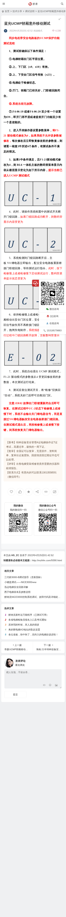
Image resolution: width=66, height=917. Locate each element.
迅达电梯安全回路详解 (16, 587)
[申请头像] (58, 662)
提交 (15, 694)
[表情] (50, 685)
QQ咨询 (54, 316)
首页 (7, 11)
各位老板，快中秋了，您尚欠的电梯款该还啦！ (33, 634)
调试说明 (30, 11)
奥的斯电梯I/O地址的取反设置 (24, 629)
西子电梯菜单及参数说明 (17, 592)
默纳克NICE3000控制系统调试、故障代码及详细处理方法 (34, 597)
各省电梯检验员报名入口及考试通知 (27, 619)
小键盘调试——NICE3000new (20, 582)
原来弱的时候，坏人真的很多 (23, 624)
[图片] (56, 685)
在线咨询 (54, 323)
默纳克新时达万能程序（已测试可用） (28, 614)
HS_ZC (15, 555)
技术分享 (17, 11)
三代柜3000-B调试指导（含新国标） (23, 577)
